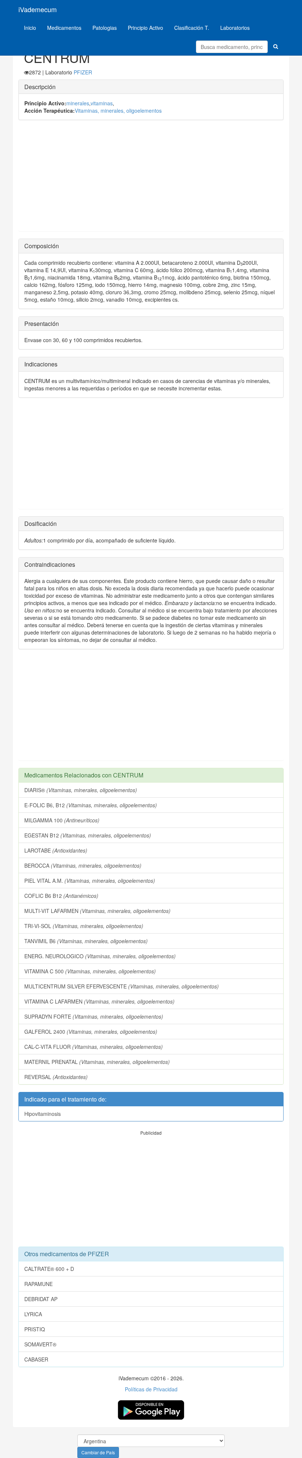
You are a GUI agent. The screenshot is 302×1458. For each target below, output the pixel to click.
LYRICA (33, 1314)
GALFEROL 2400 (90, 1031)
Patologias (104, 27)
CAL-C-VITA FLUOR (93, 1046)
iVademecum (37, 9)
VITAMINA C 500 (90, 971)
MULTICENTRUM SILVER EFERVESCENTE (121, 986)
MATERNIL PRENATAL (97, 1061)
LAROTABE (55, 850)
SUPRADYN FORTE (93, 1016)
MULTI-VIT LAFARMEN (97, 910)
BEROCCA (82, 865)
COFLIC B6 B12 (61, 895)
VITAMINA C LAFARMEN (99, 1001)
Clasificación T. (191, 27)
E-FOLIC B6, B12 (90, 805)
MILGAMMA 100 (61, 820)
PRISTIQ (34, 1329)
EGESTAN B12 (87, 835)
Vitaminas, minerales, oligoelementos (118, 110)
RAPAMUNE (38, 1283)
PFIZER (83, 72)
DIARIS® (80, 790)
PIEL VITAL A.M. (89, 880)
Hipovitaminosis (42, 1113)
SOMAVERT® (40, 1344)
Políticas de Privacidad (151, 1389)
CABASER (36, 1359)
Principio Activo (145, 27)
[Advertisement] (151, 179)
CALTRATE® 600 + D (49, 1268)
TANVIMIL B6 (86, 941)
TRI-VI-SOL (83, 926)
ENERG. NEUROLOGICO (100, 956)
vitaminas (102, 103)
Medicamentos (64, 27)
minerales (77, 103)
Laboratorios (235, 27)
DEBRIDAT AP (40, 1299)
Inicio (30, 27)
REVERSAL (56, 1077)
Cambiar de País (98, 1452)
